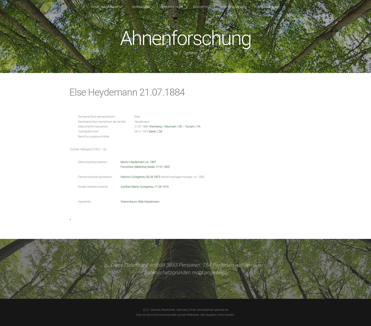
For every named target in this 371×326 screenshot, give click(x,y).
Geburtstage (171, 7)
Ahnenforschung (185, 38)
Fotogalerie (237, 7)
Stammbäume (269, 7)
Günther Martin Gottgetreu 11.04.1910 (144, 186)
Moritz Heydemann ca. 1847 (138, 162)
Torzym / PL (193, 126)
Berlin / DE (155, 131)
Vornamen (141, 7)
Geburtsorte (204, 7)
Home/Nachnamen (106, 7)
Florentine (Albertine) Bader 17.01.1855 (145, 167)
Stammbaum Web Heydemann (140, 201)
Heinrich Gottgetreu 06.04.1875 (140, 177)
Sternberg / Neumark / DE (165, 126)
